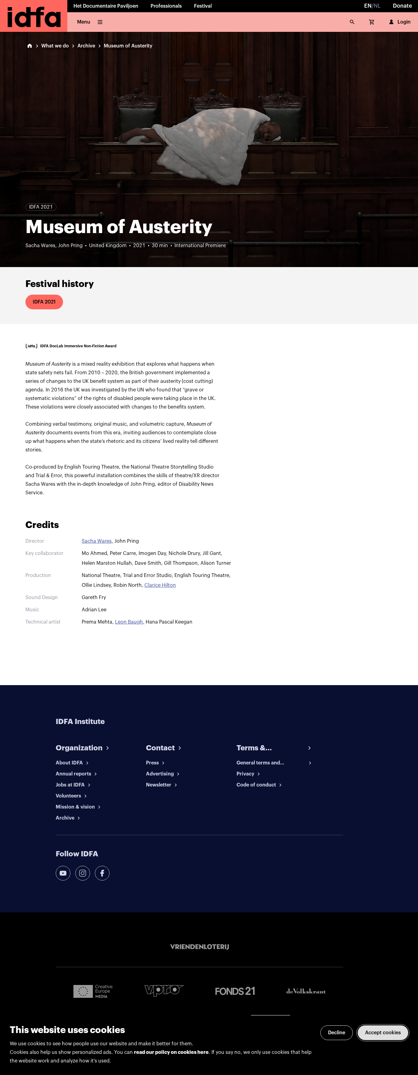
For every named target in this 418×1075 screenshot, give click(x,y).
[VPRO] (164, 991)
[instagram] (82, 873)
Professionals (166, 6)
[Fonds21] (235, 991)
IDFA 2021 (44, 302)
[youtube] (63, 873)
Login (404, 22)
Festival (203, 6)
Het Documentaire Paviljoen (105, 6)
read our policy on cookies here (171, 1052)
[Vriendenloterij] (199, 947)
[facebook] (102, 873)
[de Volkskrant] (306, 991)
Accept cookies (383, 1032)
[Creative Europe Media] (93, 991)
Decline (336, 1032)
